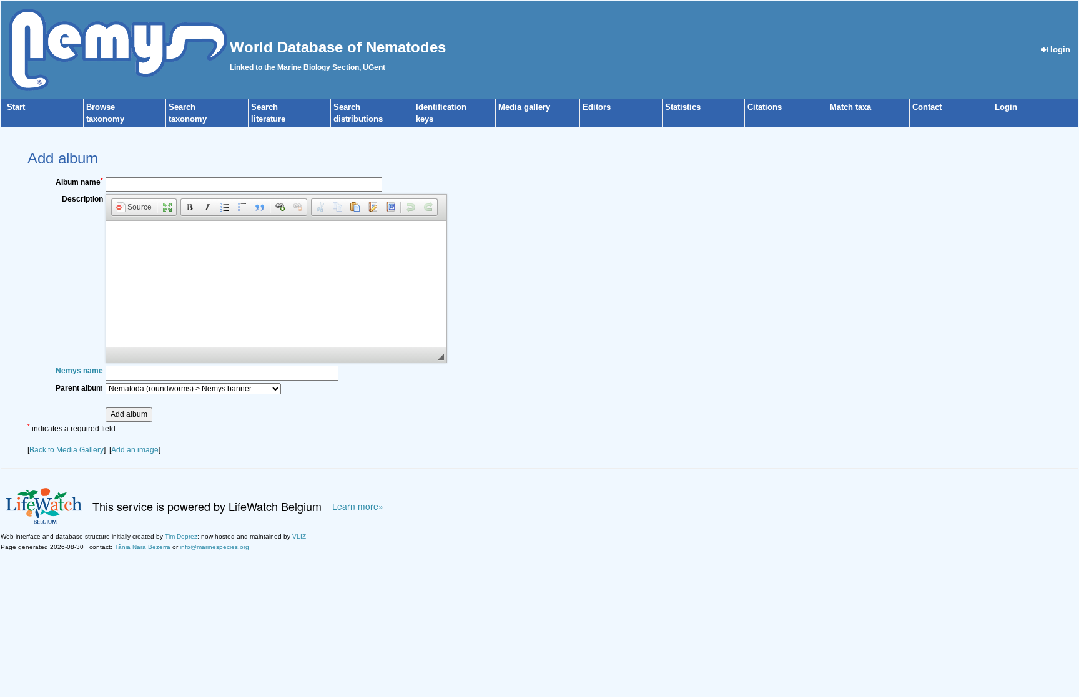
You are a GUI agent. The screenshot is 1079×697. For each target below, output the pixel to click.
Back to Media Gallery (66, 450)
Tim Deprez (181, 536)
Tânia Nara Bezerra (142, 546)
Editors (597, 107)
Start (16, 107)
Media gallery (524, 107)
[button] (133, 207)
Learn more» (357, 506)
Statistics (683, 107)
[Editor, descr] (276, 283)
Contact (927, 107)
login (1059, 49)
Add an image (135, 450)
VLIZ (299, 536)
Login (1006, 107)
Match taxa (850, 107)
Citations (764, 107)
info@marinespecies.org (214, 546)
